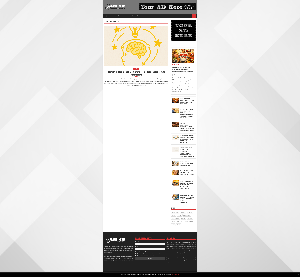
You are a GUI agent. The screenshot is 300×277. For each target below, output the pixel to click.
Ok (172, 274)
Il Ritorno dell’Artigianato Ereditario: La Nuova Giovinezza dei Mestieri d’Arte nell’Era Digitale (187, 127)
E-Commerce (186, 215)
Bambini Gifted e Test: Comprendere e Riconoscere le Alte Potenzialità (136, 73)
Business (112, 16)
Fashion (183, 218)
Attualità (136, 68)
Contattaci (139, 16)
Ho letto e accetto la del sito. (146, 251)
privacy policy (149, 251)
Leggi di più (177, 274)
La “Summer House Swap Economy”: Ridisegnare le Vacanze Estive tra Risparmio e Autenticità (187, 139)
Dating (179, 215)
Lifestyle (131, 16)
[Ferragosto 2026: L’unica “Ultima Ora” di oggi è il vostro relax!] (175, 163)
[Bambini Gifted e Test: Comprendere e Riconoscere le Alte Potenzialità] (136, 46)
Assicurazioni (175, 212)
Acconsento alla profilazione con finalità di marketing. (149, 253)
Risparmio (179, 221)
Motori (173, 221)
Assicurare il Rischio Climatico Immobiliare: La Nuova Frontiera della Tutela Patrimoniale (187, 199)
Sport (173, 224)
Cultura (173, 215)
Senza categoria (189, 221)
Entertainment (121, 16)
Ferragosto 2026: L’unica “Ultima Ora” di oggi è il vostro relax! (187, 163)
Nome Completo (139, 241)
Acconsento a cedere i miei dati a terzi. (145, 255)
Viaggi (178, 224)
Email (136, 246)
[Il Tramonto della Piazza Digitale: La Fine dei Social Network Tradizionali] (175, 100)
